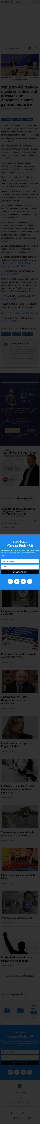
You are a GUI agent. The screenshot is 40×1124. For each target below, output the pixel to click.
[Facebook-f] (16, 581)
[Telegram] (10, 581)
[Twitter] (23, 581)
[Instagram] (29, 581)
